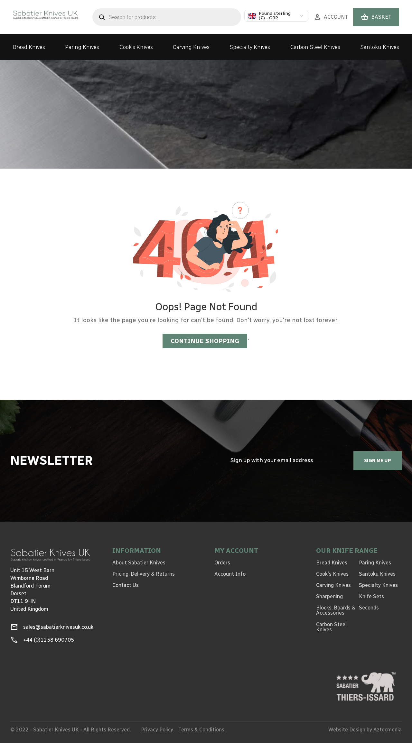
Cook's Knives (136, 46)
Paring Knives (82, 46)
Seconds (369, 608)
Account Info (230, 574)
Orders (222, 563)
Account (331, 17)
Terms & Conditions (201, 730)
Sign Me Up (377, 460)
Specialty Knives (249, 46)
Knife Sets (371, 596)
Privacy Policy (157, 730)
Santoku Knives (379, 46)
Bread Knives (29, 46)
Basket (376, 17)
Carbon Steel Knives (315, 46)
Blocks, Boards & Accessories (335, 610)
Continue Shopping (205, 341)
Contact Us (125, 585)
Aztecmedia (387, 730)
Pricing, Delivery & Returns (143, 574)
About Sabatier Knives (138, 563)
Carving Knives (191, 46)
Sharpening (329, 596)
